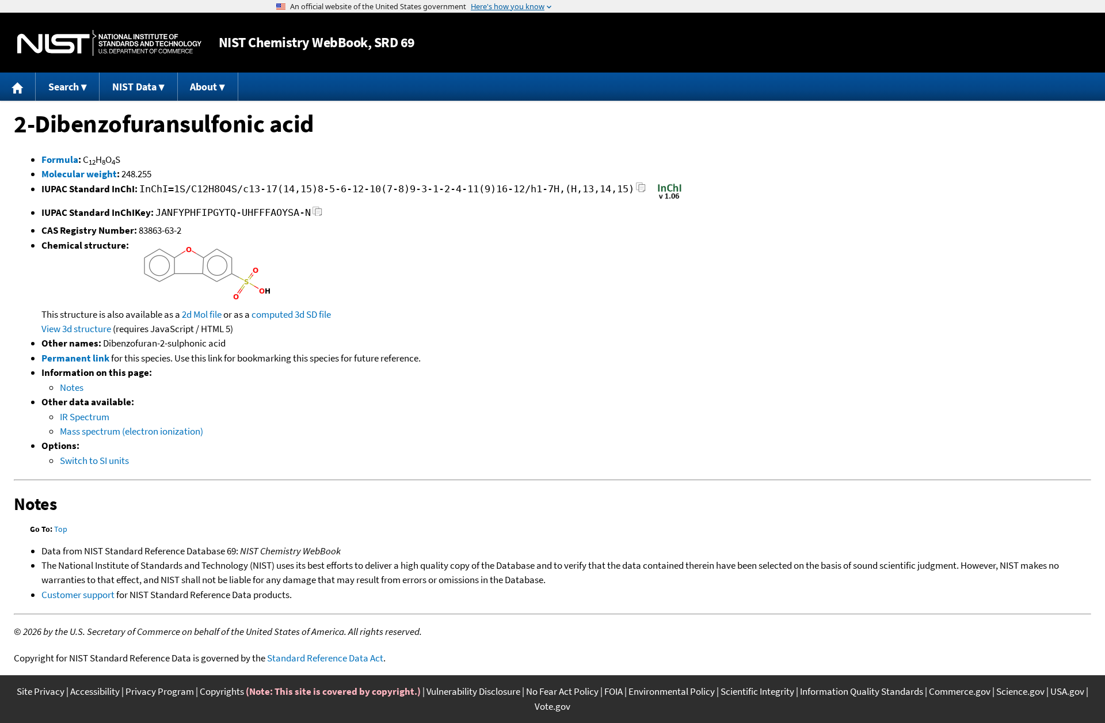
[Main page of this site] (18, 87)
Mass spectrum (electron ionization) (131, 431)
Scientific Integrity (757, 691)
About (203, 86)
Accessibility (95, 691)
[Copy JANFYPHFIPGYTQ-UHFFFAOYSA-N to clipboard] (317, 214)
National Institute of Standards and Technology (109, 43)
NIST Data (134, 86)
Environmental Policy (671, 691)
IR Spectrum (84, 416)
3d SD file (313, 314)
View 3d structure (76, 328)
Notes (71, 387)
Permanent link (75, 358)
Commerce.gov (959, 691)
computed (272, 314)
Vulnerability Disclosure (473, 691)
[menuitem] (18, 87)
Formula (59, 159)
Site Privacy (40, 691)
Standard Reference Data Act (325, 658)
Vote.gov (552, 706)
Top (60, 529)
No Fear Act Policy (562, 691)
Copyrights (222, 691)
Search (63, 86)
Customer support (78, 594)
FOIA (613, 691)
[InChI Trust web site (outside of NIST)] (670, 198)
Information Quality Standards (861, 691)
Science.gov (1020, 691)
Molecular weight (79, 174)
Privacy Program (159, 691)
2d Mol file (202, 314)
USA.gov (1067, 691)
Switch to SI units (94, 460)
